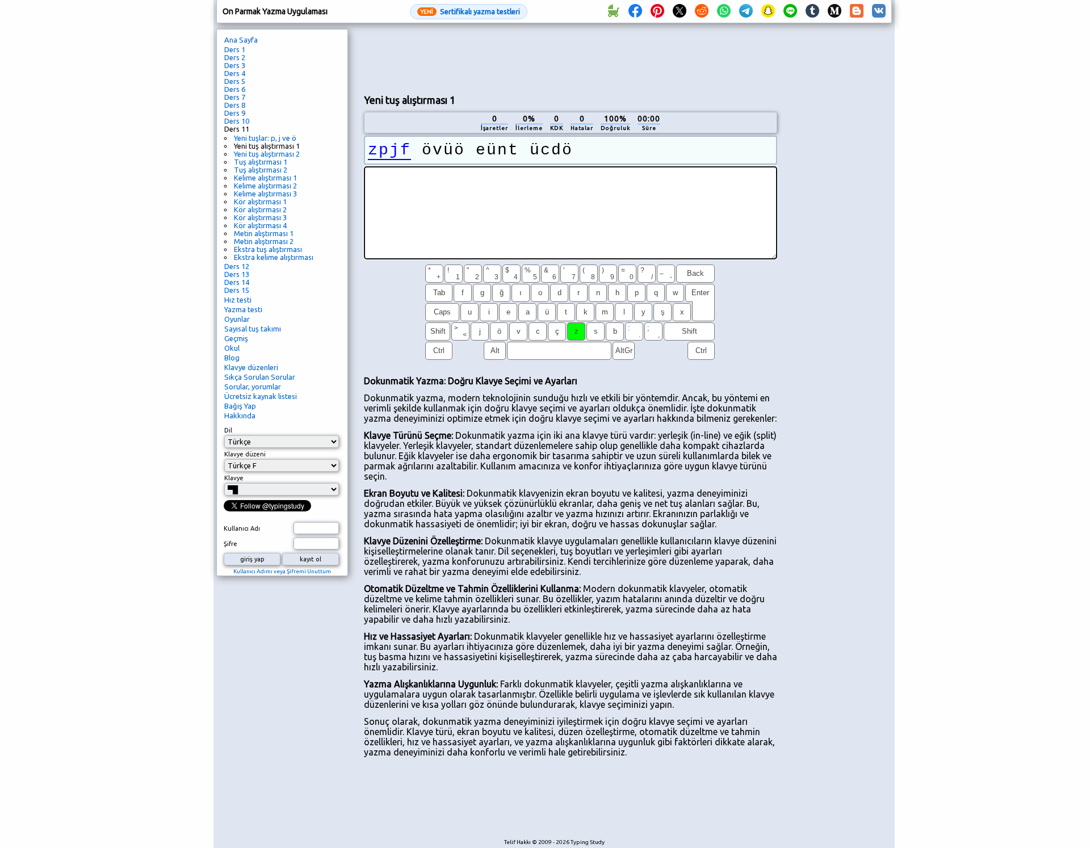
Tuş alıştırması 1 (260, 162)
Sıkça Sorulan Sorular (259, 377)
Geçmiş (236, 338)
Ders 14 (236, 282)
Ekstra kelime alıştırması (273, 257)
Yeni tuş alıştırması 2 (267, 154)
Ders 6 (234, 89)
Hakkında (239, 415)
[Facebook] (635, 11)
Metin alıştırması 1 (264, 233)
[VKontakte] (879, 11)
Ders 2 (234, 57)
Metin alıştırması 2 (264, 241)
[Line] (790, 11)
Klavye (234, 478)
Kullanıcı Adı (242, 528)
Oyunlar (237, 319)
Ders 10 (236, 121)
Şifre (230, 543)
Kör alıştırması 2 (260, 209)
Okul (232, 348)
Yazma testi (243, 309)
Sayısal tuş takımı (252, 329)
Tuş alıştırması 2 (260, 170)
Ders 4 (234, 73)
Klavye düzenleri (251, 367)
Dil (228, 430)
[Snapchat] (768, 11)
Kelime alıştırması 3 (265, 194)
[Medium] (834, 11)
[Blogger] (856, 11)
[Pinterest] (657, 11)
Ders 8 (234, 105)
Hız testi (237, 300)
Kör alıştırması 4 (260, 225)
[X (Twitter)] (679, 11)
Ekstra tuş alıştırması (268, 249)
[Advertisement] (570, 57)
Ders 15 (236, 290)
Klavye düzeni (245, 454)
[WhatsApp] (724, 11)
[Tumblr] (812, 11)
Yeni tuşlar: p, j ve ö (265, 138)
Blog (232, 358)
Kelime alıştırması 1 (265, 178)
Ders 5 (234, 81)
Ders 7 (234, 97)
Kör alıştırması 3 (260, 217)
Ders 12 (236, 266)
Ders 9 (234, 113)
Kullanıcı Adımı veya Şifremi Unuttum (282, 571)
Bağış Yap (240, 406)
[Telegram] (746, 11)
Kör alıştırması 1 (260, 201)
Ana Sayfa (241, 40)
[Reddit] (701, 11)
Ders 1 (234, 49)
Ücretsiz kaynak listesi (260, 396)
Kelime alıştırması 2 (265, 186)
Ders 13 (236, 274)
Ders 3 (234, 65)
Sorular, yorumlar (252, 387)
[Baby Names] (613, 11)
